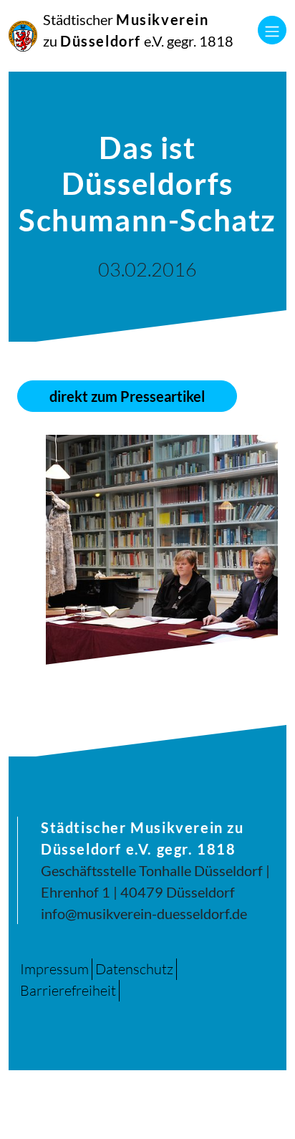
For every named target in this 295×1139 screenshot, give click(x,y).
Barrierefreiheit (68, 990)
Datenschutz (134, 969)
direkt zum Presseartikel (127, 396)
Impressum (54, 969)
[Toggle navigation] (272, 30)
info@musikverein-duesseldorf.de (144, 913)
